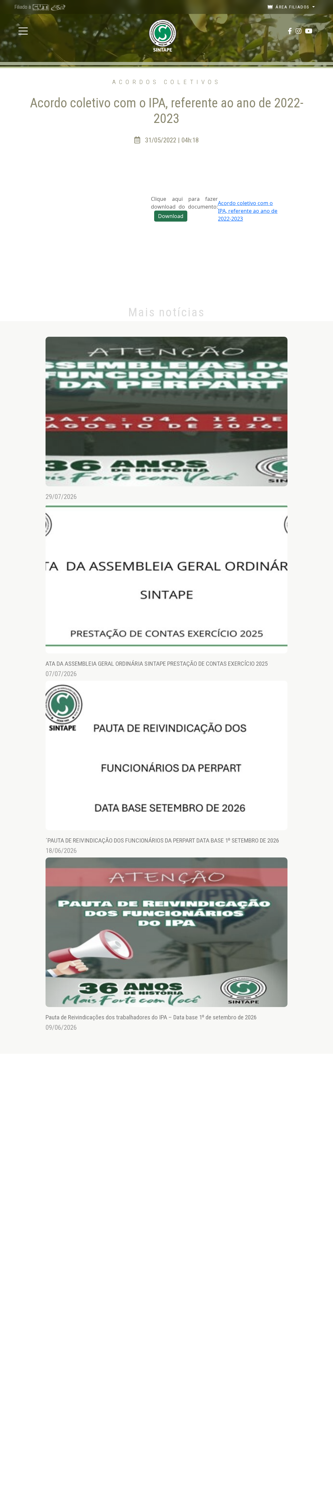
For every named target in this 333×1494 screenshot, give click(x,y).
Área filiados (292, 6)
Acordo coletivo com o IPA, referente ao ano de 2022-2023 (247, 211)
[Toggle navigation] (23, 31)
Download (170, 216)
